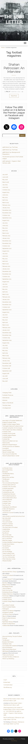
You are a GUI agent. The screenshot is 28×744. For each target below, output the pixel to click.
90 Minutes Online (7, 468)
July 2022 (4, 253)
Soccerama (5, 548)
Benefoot (5, 583)
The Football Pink (7, 499)
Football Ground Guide (8, 433)
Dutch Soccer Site (7, 590)
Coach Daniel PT (8, 579)
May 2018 (4, 381)
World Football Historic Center (10, 455)
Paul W (8, 91)
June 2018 (5, 378)
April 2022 (5, 261)
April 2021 (5, 292)
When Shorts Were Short (9, 649)
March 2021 (5, 294)
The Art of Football (7, 575)
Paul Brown (5, 533)
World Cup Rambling (8, 658)
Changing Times (6, 392)
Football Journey (7, 599)
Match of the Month (7, 403)
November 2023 (6, 212)
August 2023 (5, 220)
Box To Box (5, 481)
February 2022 (6, 266)
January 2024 (6, 207)
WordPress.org (8, 687)
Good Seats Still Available (9, 645)
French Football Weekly (8, 607)
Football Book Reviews (8, 494)
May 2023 (5, 228)
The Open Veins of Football (10, 527)
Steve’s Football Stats (8, 452)
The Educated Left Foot (9, 484)
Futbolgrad (5, 609)
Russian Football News (8, 623)
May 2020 (5, 320)
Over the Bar (5, 531)
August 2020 (5, 312)
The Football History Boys (9, 497)
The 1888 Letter (14, 19)
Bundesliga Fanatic (7, 586)
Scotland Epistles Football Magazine (12, 542)
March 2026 (5, 182)
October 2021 (6, 276)
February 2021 (6, 297)
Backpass (5, 471)
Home (2, 47)
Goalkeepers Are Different (9, 507)
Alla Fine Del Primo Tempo (9, 571)
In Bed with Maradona (8, 509)
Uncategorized (6, 408)
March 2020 (5, 325)
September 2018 (6, 371)
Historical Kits (6, 442)
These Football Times (8, 553)
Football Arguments (7, 488)
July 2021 (4, 284)
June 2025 (5, 187)
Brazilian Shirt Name (7, 642)
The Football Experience (9, 496)
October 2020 (6, 307)
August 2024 (5, 192)
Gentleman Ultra (6, 644)
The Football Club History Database (12, 430)
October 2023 (6, 215)
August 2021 (5, 281)
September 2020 (7, 309)
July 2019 (4, 345)
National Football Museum (9, 444)
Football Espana (7, 597)
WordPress (17, 739)
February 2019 (6, 358)
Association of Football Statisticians (12, 420)
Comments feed (8, 685)
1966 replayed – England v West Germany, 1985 (13, 713)
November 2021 (6, 274)
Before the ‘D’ (6, 475)
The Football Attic (7, 490)
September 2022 (6, 248)
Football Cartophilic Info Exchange (12, 428)
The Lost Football (7, 522)
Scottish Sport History (8, 544)
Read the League (7, 540)
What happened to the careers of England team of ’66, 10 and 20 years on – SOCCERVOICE (14, 709)
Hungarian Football (7, 612)
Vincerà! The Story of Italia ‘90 (10, 657)
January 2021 (5, 299)
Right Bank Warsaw (7, 621)
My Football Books (7, 525)
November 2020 (6, 304)
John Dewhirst (6, 520)
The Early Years (6, 405)
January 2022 (6, 269)
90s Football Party (7, 470)
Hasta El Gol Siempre (8, 610)
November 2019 (6, 335)
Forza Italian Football (8, 605)
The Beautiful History (8, 473)
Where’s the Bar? (7, 561)
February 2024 (6, 205)
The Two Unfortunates (8, 557)
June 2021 (5, 286)
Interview (14, 75)
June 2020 (5, 317)
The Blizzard (5, 479)
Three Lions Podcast (8, 655)
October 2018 (6, 368)
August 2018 (5, 373)
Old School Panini (7, 614)
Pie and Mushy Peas (7, 536)
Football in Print (6, 501)
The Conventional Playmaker (10, 483)
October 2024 (6, 190)
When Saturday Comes (8, 559)
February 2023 (6, 235)
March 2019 (5, 355)
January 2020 (6, 330)
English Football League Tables (11, 424)
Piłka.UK (4, 616)
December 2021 (6, 271)
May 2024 (5, 197)
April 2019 (5, 353)
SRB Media (5, 651)
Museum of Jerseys (7, 523)
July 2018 (4, 376)
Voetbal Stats (6, 625)
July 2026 (5, 174)
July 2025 (4, 184)
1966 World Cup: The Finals (10, 147)
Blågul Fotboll (6, 584)
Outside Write (6, 529)
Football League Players (9, 435)
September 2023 (6, 218)
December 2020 (6, 302)
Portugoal (5, 620)
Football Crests (6, 431)
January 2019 (6, 360)
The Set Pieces (6, 546)
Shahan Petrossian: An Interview (14, 68)
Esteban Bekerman (7, 594)
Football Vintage (7, 601)
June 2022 (5, 256)
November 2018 (6, 366)
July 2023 (4, 223)
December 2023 (6, 210)
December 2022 (6, 241)
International (5, 397)
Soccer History (6, 549)
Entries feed (7, 682)
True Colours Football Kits (9, 454)
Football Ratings (7, 437)
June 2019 (5, 348)
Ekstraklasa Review (7, 592)
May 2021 (4, 289)
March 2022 (5, 263)
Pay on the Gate (6, 535)
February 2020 (6, 327)
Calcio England (6, 588)
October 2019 (6, 337)
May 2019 (5, 350)
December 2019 (6, 332)
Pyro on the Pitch (7, 538)
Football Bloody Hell (8, 492)
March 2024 (5, 202)
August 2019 (5, 343)
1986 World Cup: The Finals (10, 149)
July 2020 (5, 315)
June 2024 (5, 195)
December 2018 (6, 363)
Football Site (5, 439)
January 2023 (6, 238)
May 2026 (5, 179)
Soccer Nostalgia (7, 551)
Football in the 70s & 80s (9, 486)
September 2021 (6, 279)
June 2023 (5, 225)
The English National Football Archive (12, 426)
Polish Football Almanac (9, 618)
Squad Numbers (6, 450)
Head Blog (14, 740)
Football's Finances (7, 395)
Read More (14, 96)
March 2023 (5, 233)
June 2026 (5, 177)
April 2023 (5, 230)
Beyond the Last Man (8, 477)
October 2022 (6, 246)
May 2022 (5, 258)
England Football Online (9, 422)
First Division (5, 596)
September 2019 (6, 340)
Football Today (6, 503)
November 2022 (6, 243)
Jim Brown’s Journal (7, 512)
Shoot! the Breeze (7, 647)
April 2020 (5, 322)
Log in (5, 679)
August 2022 (5, 251)
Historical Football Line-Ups (10, 441)
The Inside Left (6, 510)
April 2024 (5, 200)
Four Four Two (6, 505)
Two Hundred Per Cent (8, 555)
